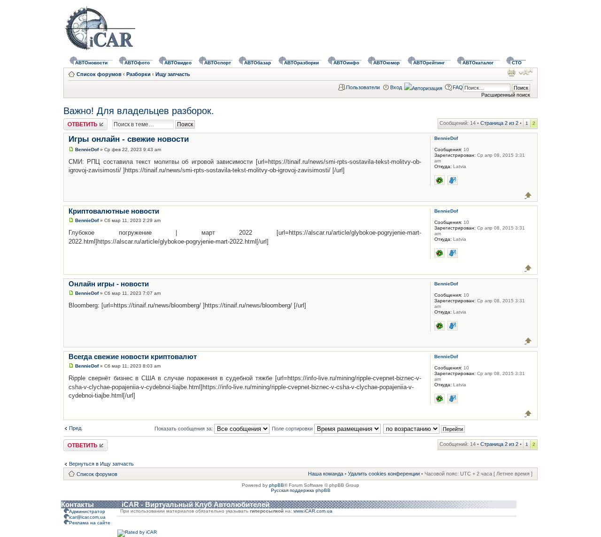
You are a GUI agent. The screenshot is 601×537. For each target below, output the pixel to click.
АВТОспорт (217, 62)
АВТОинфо (346, 62)
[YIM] (452, 180)
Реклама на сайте (89, 522)
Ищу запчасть (172, 74)
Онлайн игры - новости (109, 284)
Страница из (499, 123)
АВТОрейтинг (429, 62)
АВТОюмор (386, 62)
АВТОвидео (178, 62)
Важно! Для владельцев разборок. (138, 111)
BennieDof (87, 149)
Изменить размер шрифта (525, 72)
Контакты (77, 504)
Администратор (87, 511)
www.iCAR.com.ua (312, 511)
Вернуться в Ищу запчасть (101, 464)
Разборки (138, 74)
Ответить (74, 121)
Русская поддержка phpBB (301, 490)
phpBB (276, 485)
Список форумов (99, 74)
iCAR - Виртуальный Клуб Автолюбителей (196, 504)
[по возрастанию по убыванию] (424, 428)
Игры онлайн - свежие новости (129, 139)
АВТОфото (137, 62)
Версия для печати (511, 72)
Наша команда (325, 473)
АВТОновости (91, 62)
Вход (396, 87)
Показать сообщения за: (184, 428)
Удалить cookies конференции (384, 473)
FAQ (458, 87)
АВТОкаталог (477, 62)
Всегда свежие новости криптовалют (133, 357)
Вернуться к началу (528, 195)
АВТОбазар (257, 62)
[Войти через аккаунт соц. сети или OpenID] (423, 87)
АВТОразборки (301, 62)
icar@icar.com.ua (87, 517)
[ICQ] (439, 180)
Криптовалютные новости (114, 211)
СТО (517, 62)
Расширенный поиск (505, 95)
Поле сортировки (293, 428)
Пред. (76, 428)
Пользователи (363, 87)
